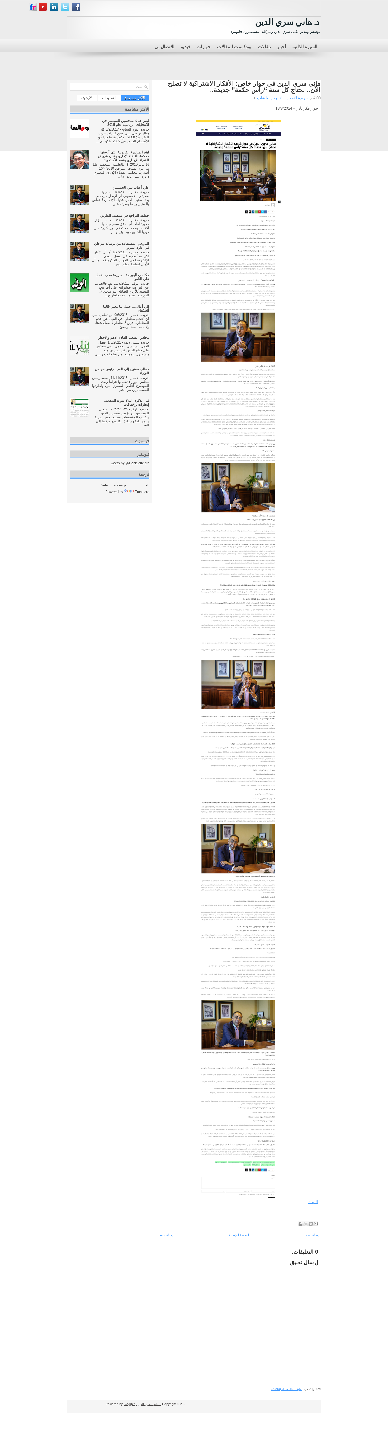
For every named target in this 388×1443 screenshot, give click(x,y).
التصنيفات (109, 98)
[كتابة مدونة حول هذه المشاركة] (310, 1223)
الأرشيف (87, 98)
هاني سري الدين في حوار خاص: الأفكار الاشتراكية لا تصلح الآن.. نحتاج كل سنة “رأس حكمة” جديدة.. (244, 86)
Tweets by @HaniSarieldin (129, 463)
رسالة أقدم (166, 1234)
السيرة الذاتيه (305, 46)
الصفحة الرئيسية (239, 1234)
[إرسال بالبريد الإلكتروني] (315, 1223)
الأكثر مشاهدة (135, 98)
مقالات (264, 46)
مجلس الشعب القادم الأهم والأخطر (123, 338)
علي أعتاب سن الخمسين (131, 187)
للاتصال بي (164, 46)
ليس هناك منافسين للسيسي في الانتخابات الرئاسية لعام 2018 (125, 123)
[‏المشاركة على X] (305, 1223)
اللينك (313, 1201)
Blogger (129, 1404)
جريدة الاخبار (297, 98)
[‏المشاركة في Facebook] (300, 1223)
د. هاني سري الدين (287, 21)
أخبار (281, 46)
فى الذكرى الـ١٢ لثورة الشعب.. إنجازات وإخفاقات (126, 402)
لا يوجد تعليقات (269, 98)
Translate (142, 492)
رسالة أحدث (312, 1234)
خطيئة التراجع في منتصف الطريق (124, 215)
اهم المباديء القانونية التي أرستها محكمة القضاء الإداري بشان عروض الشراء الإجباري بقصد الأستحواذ (123, 156)
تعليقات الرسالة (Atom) (286, 1389)
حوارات (204, 46)
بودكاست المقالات (234, 46)
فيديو (185, 46)
